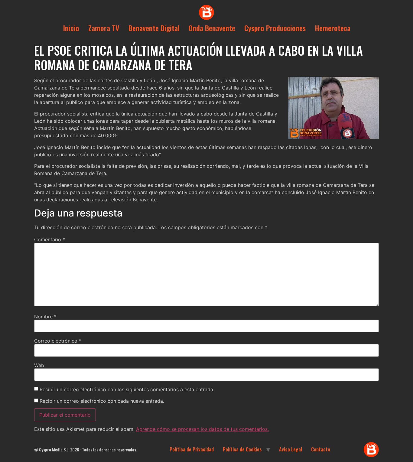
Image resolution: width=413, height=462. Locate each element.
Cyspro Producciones (275, 27)
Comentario (49, 239)
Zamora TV (103, 27)
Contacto (320, 449)
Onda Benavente (212, 27)
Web (39, 365)
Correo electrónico (57, 340)
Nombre (45, 316)
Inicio (71, 27)
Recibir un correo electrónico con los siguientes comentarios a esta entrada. (127, 389)
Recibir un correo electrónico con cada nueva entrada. (102, 401)
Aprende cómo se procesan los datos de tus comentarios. (202, 429)
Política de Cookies (242, 449)
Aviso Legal (290, 449)
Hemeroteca (332, 27)
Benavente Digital (154, 27)
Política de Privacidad (192, 449)
